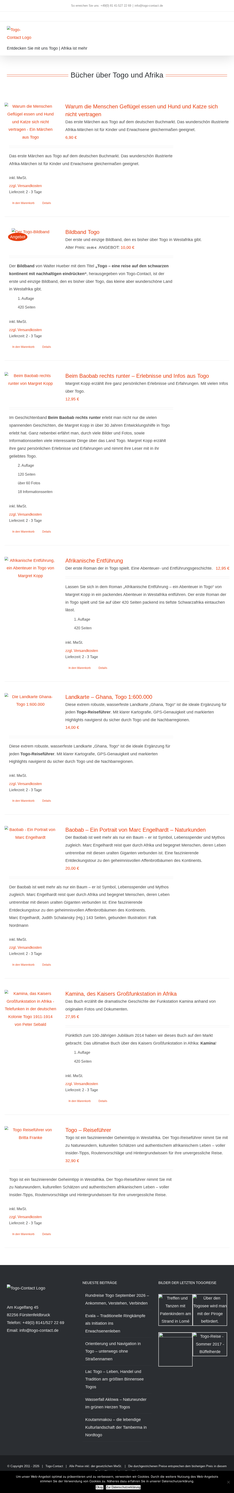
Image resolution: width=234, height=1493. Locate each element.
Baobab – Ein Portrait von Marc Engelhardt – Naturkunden (135, 830)
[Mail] (27, 1349)
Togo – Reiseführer (88, 1130)
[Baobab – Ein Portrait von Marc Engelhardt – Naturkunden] (30, 833)
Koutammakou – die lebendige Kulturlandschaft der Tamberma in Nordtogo (116, 1427)
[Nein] (228, 1482)
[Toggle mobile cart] (217, 30)
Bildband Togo (82, 232)
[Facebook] (8, 1349)
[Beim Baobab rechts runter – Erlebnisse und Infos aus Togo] (30, 379)
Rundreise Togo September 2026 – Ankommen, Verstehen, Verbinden (117, 1299)
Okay (99, 1487)
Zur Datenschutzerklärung (123, 1487)
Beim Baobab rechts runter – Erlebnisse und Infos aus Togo (137, 376)
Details (46, 203)
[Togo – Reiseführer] (30, 1134)
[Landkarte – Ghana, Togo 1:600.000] (30, 700)
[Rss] (21, 1349)
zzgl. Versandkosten (25, 186)
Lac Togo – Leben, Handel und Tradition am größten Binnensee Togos (114, 1379)
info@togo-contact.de (149, 5)
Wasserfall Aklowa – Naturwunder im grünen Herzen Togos (115, 1403)
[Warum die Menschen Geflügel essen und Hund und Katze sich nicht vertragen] (30, 122)
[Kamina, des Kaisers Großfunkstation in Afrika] (30, 1009)
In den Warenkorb (23, 203)
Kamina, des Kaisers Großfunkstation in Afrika (121, 994)
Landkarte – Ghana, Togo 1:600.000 (108, 697)
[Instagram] (14, 1349)
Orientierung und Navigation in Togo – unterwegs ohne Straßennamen (113, 1351)
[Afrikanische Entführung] (30, 568)
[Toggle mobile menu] (225, 30)
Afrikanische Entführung (94, 561)
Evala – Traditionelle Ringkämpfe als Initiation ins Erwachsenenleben (115, 1323)
